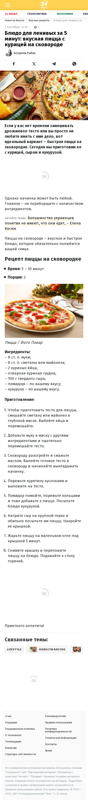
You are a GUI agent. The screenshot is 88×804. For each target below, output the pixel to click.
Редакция (11, 722)
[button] (14, 64)
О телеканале (13, 735)
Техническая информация (60, 737)
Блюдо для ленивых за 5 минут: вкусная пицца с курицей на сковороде (68, 20)
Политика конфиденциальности (58, 730)
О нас (8, 716)
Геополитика (37, 13)
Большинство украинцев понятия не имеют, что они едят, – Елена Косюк (43, 223)
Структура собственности (20, 754)
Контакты (51, 744)
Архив (48, 750)
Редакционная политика (20, 728)
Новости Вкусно (15, 20)
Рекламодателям (55, 716)
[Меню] (7, 5)
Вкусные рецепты (39, 20)
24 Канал (11, 13)
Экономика (65, 13)
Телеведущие (13, 741)
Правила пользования (58, 722)
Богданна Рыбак (25, 53)
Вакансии (11, 747)
